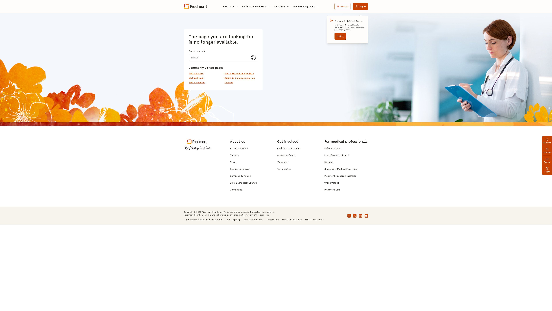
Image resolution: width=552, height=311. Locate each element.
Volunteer (282, 162)
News (233, 162)
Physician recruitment (336, 155)
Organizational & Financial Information (203, 219)
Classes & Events (286, 155)
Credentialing (331, 182)
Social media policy (292, 219)
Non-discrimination (253, 219)
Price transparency (314, 219)
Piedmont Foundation (289, 148)
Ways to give (284, 169)
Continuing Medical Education (341, 169)
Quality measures (240, 169)
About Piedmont (239, 148)
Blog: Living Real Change (243, 182)
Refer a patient (332, 148)
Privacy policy (233, 219)
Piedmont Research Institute (340, 176)
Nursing (328, 162)
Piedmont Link (332, 189)
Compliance (273, 219)
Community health (240, 176)
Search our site (197, 51)
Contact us (236, 189)
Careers (234, 155)
